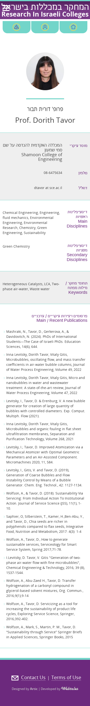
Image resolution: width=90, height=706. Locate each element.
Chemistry (27, 227)
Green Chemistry (16, 246)
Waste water (40, 289)
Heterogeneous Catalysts (22, 284)
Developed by (51, 689)
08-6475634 (53, 172)
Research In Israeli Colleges (45, 14)
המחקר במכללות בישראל (45, 7)
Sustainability (35, 232)
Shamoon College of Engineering (41, 157)
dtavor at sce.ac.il (48, 187)
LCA (47, 284)
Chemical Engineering (20, 212)
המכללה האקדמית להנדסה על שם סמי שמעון (32, 147)
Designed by (25, 689)
